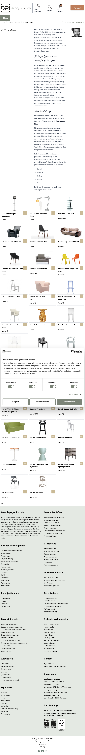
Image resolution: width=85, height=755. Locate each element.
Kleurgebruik (48, 635)
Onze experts (6, 598)
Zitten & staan (6, 695)
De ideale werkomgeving (9, 709)
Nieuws (3, 601)
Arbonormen (5, 701)
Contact (77, 7)
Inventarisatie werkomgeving (54, 517)
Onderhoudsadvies (50, 601)
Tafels (3, 575)
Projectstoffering (7, 559)
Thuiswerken (48, 630)
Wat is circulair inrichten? (9, 624)
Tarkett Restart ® (7, 638)
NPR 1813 (4, 703)
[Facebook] (39, 751)
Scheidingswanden (7, 569)
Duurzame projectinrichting (10, 640)
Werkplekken (5, 580)
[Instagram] (46, 751)
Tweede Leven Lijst (7, 632)
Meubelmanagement (51, 586)
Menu (5, 18)
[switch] (32, 386)
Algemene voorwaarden (42, 741)
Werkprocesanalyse (51, 520)
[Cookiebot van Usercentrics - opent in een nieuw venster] (72, 351)
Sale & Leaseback (50, 528)
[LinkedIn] (42, 751)
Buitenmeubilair (49, 646)
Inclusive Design (49, 643)
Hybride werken (49, 627)
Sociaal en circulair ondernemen (12, 627)
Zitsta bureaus (6, 553)
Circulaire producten (8, 648)
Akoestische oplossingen (9, 561)
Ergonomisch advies (51, 559)
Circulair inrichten (50, 554)
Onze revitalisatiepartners (10, 635)
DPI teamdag (5, 606)
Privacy (3, 698)
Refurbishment (49, 609)
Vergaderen (5, 664)
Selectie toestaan (42, 402)
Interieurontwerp (50, 549)
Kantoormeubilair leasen (52, 525)
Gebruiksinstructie (50, 598)
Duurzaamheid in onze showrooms (13, 630)
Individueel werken (7, 666)
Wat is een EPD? (6, 651)
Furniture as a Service (51, 523)
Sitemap (42, 747)
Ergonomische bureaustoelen (11, 551)
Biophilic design (49, 632)
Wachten (4, 672)
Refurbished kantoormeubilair (54, 531)
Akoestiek (4, 711)
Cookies (42, 743)
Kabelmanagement (51, 565)
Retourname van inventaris (53, 533)
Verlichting (5, 578)
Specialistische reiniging (52, 606)
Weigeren (15, 402)
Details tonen (73, 395)
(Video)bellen (5, 674)
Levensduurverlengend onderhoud (56, 604)
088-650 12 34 (51, 664)
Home (3, 22)
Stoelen (4, 572)
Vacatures (4, 604)
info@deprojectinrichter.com (56, 666)
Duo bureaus (5, 556)
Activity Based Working (52, 624)
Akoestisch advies (50, 557)
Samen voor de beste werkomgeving (14, 643)
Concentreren (6, 669)
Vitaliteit (4, 692)
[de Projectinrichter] (16, 8)
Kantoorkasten (6, 567)
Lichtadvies (48, 562)
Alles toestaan (69, 402)
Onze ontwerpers (14, 22)
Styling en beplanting (51, 551)
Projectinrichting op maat (10, 680)
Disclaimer (42, 745)
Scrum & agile (6, 677)
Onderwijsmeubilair (51, 651)
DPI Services (48, 583)
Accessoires (5, 586)
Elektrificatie (5, 583)
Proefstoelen (5, 714)
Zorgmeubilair (49, 648)
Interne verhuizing (50, 612)
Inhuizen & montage (51, 577)
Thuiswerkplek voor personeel (54, 580)
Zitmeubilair (5, 564)
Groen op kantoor (50, 638)
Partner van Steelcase (52, 640)
